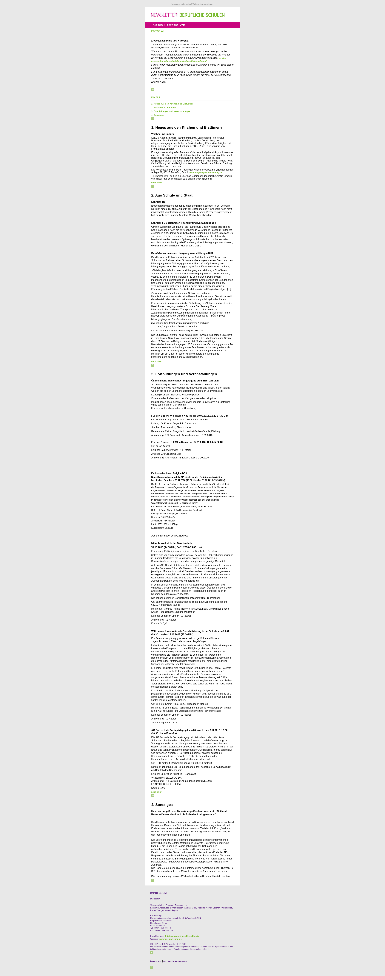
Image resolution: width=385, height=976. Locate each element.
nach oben (156, 182)
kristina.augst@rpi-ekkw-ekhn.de (182, 936)
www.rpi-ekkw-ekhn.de (170, 939)
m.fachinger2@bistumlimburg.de (205, 172)
